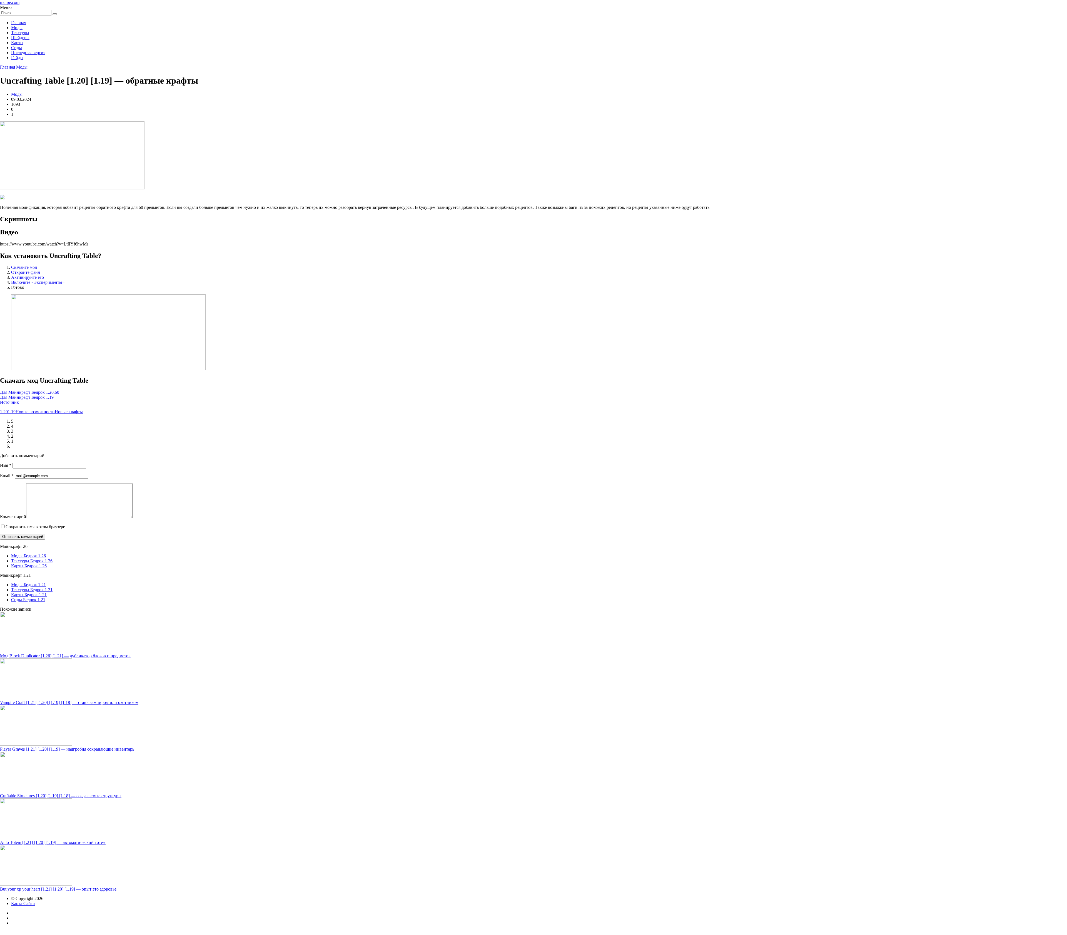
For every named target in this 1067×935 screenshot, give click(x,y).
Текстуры (20, 32)
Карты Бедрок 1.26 (29, 565)
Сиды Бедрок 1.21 (28, 599)
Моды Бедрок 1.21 (28, 584)
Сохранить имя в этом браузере (35, 526)
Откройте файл (25, 272)
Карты (17, 42)
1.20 (4, 411)
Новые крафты (69, 411)
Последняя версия (28, 52)
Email (7, 475)
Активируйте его (27, 277)
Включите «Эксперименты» (37, 282)
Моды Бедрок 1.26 (28, 555)
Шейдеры (20, 37)
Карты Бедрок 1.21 (29, 594)
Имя (5, 465)
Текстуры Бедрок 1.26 (32, 560)
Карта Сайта (23, 903)
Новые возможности (35, 411)
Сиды (16, 47)
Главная (18, 22)
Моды (17, 27)
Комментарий (13, 516)
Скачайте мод (24, 267)
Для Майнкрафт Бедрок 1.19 (27, 397)
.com (9, 2)
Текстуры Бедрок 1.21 (32, 589)
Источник (9, 402)
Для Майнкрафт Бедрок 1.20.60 (29, 392)
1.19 (12, 411)
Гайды (17, 57)
